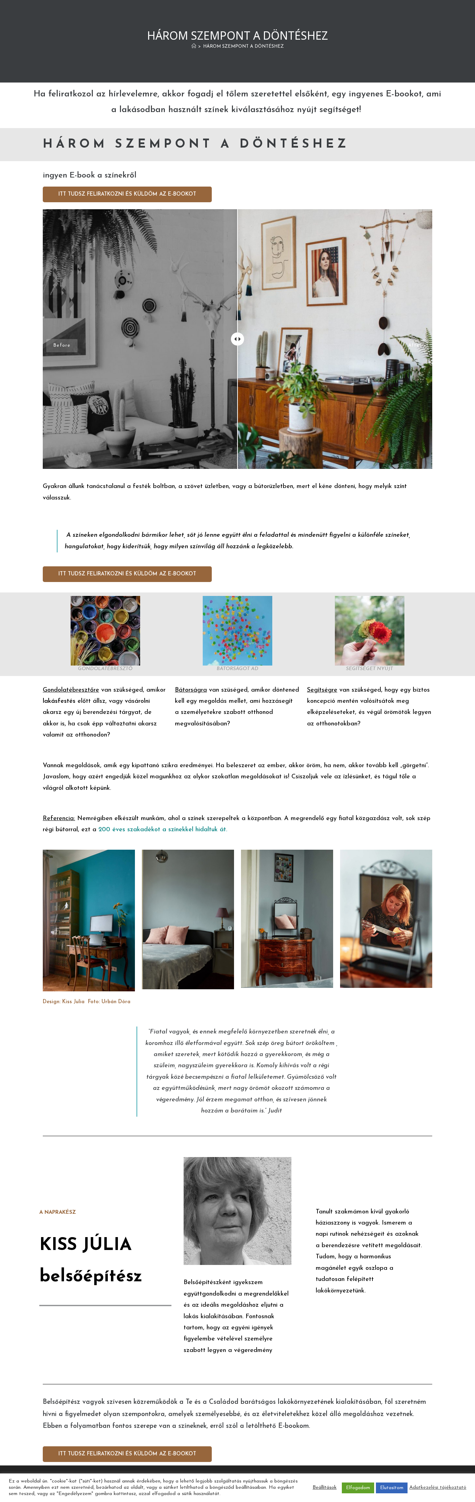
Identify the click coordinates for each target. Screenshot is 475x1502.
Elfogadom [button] (358, 1488)
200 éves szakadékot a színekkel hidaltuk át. (162, 830)
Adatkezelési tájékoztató (437, 1487)
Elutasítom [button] (391, 1488)
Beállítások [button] (325, 1487)
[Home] (194, 46)
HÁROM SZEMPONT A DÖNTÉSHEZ (243, 46)
